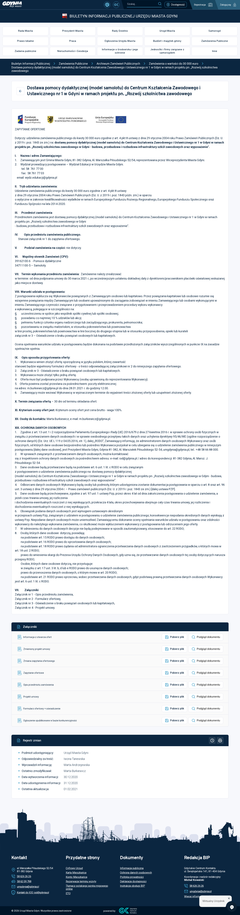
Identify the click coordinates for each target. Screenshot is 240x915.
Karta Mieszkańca (76, 872)
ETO (68, 893)
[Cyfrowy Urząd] (107, 4)
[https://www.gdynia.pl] (12, 4)
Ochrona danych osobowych (136, 872)
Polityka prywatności (132, 877)
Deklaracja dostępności (133, 881)
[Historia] (212, 740)
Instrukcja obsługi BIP (132, 885)
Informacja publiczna (132, 868)
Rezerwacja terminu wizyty (81, 881)
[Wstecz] (20, 91)
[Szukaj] (160, 4)
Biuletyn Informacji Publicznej (30, 63)
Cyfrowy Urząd (74, 868)
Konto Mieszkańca (76, 877)
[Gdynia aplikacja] (116, 4)
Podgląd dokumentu (208, 637)
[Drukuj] (220, 740)
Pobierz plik (177, 637)
